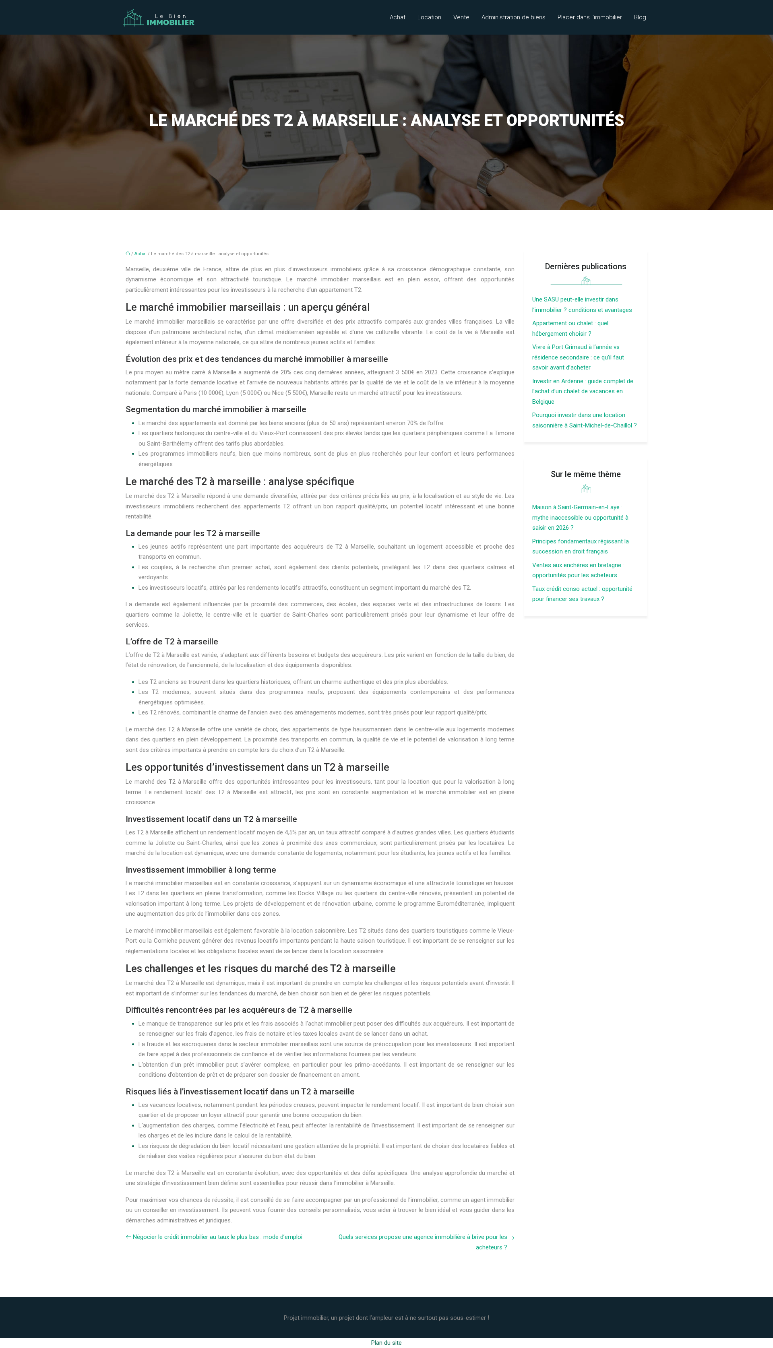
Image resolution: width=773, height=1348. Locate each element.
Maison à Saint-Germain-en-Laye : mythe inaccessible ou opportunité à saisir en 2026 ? (580, 517)
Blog (640, 17)
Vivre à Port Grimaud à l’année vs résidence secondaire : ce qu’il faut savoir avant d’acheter (578, 357)
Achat (397, 17)
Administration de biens (514, 17)
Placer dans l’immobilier (590, 17)
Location (429, 17)
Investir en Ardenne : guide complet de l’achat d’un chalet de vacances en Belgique (582, 391)
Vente (461, 17)
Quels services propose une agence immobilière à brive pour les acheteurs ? (423, 1242)
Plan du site (386, 1342)
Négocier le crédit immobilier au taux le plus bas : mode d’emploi (217, 1237)
